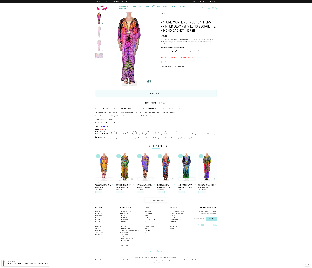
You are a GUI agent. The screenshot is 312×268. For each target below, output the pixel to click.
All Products (98, 224)
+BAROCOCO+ (123, 224)
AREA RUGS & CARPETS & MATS (177, 211)
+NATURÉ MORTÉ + (98, 182)
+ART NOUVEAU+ (124, 219)
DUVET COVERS (173, 222)
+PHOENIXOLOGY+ (124, 243)
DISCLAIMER (98, 226)
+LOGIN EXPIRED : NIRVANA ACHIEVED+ (129, 230)
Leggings (147, 228)
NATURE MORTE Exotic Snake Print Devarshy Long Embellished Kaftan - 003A (185, 186)
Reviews (163, 103)
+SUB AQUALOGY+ (124, 245)
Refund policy (98, 217)
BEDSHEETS (173, 217)
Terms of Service (99, 222)
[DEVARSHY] (102, 7)
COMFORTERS (173, 228)
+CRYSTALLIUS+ (124, 226)
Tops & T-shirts (148, 211)
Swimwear (147, 230)
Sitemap (97, 228)
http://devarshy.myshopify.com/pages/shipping (183, 138)
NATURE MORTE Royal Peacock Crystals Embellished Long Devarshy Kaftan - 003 (123, 186)
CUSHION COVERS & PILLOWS (177, 219)
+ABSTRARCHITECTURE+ (126, 211)
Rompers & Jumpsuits (150, 219)
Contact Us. (98, 230)
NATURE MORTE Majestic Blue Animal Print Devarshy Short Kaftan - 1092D (103, 186)
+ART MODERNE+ (124, 217)
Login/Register (203, 1)
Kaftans (146, 215)
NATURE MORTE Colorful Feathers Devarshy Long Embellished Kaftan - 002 (163, 186)
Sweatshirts (147, 224)
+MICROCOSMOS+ (124, 234)
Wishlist (195, 1)
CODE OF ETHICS (99, 213)
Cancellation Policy (99, 219)
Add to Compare (111, 162)
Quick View (111, 157)
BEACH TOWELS (173, 226)
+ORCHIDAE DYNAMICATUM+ (127, 238)
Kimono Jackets (148, 222)
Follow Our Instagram (156, 200)
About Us (97, 211)
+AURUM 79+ (123, 222)
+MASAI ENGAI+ (124, 232)
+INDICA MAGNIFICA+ (125, 228)
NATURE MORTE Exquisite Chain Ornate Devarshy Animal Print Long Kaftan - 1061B (206, 186)
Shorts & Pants (148, 213)
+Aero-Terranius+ (124, 213)
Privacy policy (98, 215)
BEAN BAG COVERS (174, 224)
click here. (200, 51)
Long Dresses (148, 217)
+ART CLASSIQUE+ (124, 215)
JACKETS (147, 232)
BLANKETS (172, 215)
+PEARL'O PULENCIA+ (125, 241)
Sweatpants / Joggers (150, 226)
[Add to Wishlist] (113, 184)
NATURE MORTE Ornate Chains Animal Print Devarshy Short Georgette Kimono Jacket (144, 186)
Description (150, 103)
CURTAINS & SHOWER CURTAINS (177, 213)
